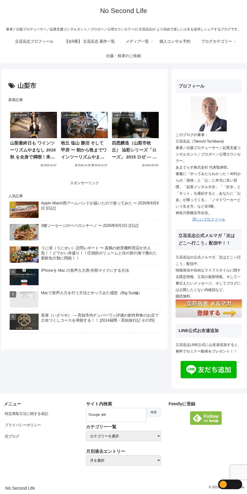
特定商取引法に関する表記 (26, 414)
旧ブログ (12, 436)
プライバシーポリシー (23, 425)
